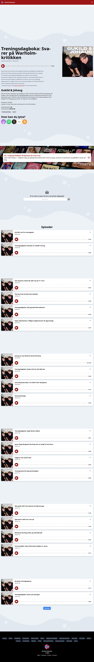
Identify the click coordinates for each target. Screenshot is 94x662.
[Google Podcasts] (19, 121)
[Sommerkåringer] (7, 400)
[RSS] (24, 121)
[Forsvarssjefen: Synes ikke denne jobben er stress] (7, 550)
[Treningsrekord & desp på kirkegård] (7, 475)
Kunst (10, 638)
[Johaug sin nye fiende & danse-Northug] (7, 360)
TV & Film (82, 638)
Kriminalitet (26, 641)
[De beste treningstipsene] (7, 585)
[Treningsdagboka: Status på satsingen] (7, 598)
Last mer (47, 608)
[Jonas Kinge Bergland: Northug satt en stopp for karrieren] (7, 448)
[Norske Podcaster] (47, 646)
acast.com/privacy (19, 85)
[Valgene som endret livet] (7, 461)
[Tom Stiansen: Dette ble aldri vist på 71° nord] (7, 285)
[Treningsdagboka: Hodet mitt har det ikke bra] (7, 373)
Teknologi (74, 638)
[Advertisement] (47, 17)
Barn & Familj (34, 638)
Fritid (39, 641)
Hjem (38, 655)
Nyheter (34, 641)
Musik (42, 638)
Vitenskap (69, 641)
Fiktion (89, 638)
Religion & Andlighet (51, 638)
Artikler (49, 655)
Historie (18, 641)
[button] (92, 2)
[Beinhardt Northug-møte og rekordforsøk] (7, 537)
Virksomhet (26, 638)
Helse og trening (6, 112)
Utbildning (17, 638)
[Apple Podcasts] (3, 121)
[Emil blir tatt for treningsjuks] (7, 236)
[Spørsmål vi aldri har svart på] (7, 523)
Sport (14, 112)
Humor (4, 638)
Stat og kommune (48, 641)
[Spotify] (8, 121)
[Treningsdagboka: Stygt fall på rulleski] (7, 435)
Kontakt (54, 655)
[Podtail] (14, 121)
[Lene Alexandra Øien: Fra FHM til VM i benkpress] (7, 386)
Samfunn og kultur (64, 638)
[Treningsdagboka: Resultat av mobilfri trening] (7, 249)
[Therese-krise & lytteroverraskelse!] (7, 298)
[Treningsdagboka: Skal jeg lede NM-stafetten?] (7, 311)
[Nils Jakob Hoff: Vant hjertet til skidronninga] (7, 510)
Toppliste (43, 655)
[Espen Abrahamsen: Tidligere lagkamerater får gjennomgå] (7, 325)
